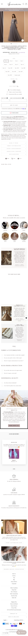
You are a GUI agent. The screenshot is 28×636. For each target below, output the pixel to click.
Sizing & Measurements (14, 148)
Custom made (17, 75)
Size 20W (23, 68)
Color (14, 79)
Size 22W (7, 71)
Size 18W (17, 68)
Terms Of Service (14, 606)
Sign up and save (13, 617)
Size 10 (10, 64)
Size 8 (5, 64)
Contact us (13, 613)
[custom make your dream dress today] (14, 553)
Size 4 (16, 61)
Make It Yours (14, 143)
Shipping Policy (14, 602)
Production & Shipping (14, 151)
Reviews (14, 576)
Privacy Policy (14, 608)
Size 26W (20, 71)
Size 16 (4, 68)
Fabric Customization (14, 146)
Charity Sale (14, 598)
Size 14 (22, 64)
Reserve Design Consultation (14, 569)
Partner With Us (14, 582)
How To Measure (14, 592)
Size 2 (11, 61)
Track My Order (14, 596)
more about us (14, 425)
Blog (14, 580)
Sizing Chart (14, 590)
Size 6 (22, 61)
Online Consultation (14, 588)
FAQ (14, 578)
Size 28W (10, 75)
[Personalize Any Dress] (14, 527)
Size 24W (14, 71)
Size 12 (16, 64)
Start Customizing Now (14, 543)
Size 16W (10, 68)
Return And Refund (14, 604)
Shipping (10, 53)
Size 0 (6, 61)
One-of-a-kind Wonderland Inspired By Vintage (14, 632)
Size (14, 58)
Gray (14, 81)
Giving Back (14, 584)
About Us (14, 574)
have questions (14, 154)
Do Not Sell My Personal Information (14, 610)
